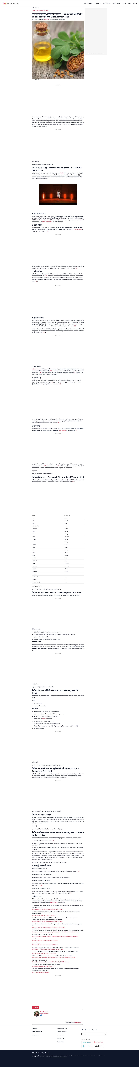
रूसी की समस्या (46, 466)
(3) (76, 268)
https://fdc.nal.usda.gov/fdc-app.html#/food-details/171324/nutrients (50, 962)
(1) (80, 220)
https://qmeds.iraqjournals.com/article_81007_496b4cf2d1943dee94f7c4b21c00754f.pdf (55, 932)
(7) (50, 371)
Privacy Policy (60, 1035)
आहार (129, 3)
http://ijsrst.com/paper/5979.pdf (40, 972)
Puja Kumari (46, 19)
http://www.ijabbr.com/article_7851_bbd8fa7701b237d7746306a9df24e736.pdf (53, 957)
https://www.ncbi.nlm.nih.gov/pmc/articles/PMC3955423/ (47, 949)
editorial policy (54, 902)
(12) (73, 482)
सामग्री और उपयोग (88, 3)
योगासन (135, 3)
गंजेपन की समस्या (62, 430)
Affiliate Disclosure (62, 1031)
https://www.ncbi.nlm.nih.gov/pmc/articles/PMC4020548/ (47, 909)
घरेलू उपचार (97, 3)
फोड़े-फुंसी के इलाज (36, 369)
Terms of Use (60, 1038)
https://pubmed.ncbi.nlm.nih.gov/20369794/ (44, 953)
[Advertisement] (58, 97)
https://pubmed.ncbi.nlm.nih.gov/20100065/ (43, 915)
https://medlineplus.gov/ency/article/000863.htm (45, 944)
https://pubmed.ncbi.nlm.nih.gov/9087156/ (43, 966)
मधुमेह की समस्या (78, 229)
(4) (46, 275)
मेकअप (124, 3)
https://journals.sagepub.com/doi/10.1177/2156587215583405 (48, 927)
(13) (53, 841)
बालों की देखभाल (116, 3)
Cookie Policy (60, 1041)
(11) (76, 430)
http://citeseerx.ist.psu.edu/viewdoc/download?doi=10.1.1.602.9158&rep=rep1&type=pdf (55, 936)
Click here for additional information (59, 1056)
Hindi (37, 10)
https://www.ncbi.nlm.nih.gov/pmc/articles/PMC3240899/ (47, 921)
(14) (79, 871)
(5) (36, 281)
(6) (75, 326)
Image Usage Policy (62, 1028)
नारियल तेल (44, 718)
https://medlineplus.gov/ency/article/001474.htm (45, 940)
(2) (47, 231)
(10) (60, 384)
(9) (74, 372)
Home (33, 10)
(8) (52, 371)
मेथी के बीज (62, 173)
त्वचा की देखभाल (106, 3)
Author (36, 1007)
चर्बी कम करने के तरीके (46, 221)
